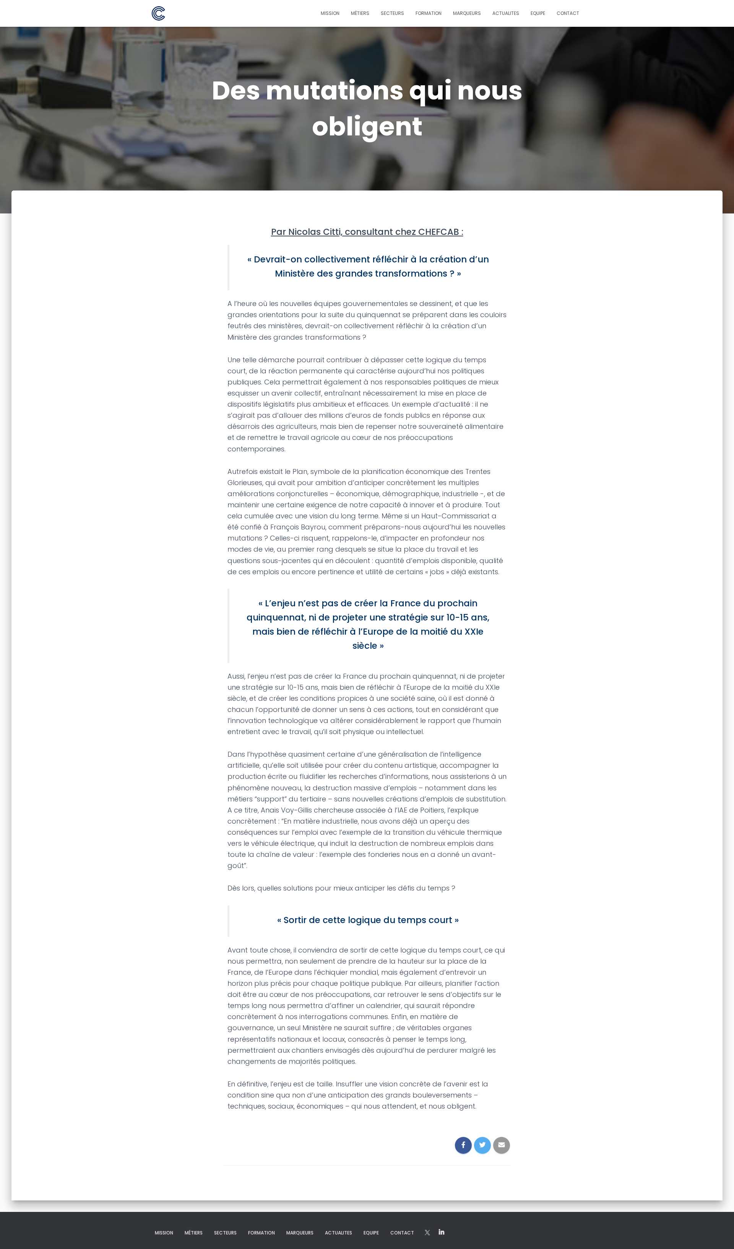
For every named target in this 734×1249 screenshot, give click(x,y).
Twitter (441, 1232)
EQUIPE (538, 13)
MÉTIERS (360, 13)
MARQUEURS (467, 13)
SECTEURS (392, 13)
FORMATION (429, 13)
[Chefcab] (158, 13)
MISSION (330, 13)
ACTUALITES (505, 13)
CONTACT (568, 13)
